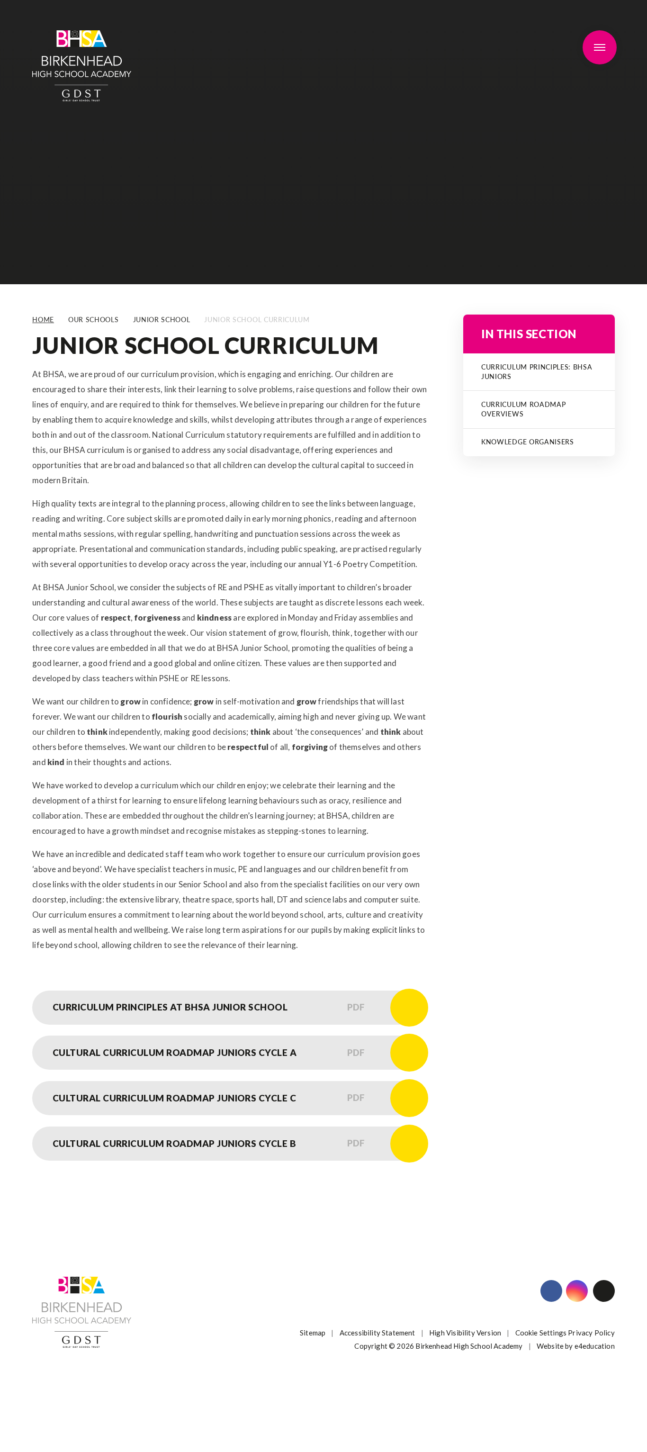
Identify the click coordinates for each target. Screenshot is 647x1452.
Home (43, 320)
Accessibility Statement (377, 1332)
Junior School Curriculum (256, 320)
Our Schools (93, 320)
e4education (595, 1346)
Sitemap (312, 1332)
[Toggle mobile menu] (600, 47)
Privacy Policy (591, 1332)
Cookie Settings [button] (541, 1332)
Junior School (161, 320)
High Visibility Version (465, 1332)
